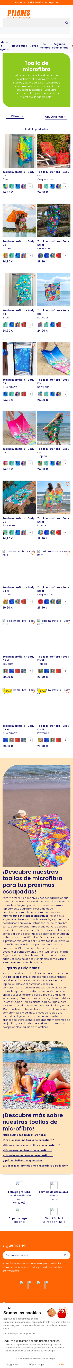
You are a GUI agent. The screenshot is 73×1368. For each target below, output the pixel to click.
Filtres (15, 116)
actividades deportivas (33, 916)
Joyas (34, 45)
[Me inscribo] (66, 1255)
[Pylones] (19, 14)
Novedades (19, 45)
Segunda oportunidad (60, 45)
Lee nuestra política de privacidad (19, 1333)
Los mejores (45, 45)
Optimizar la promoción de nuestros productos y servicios (33, 1344)
